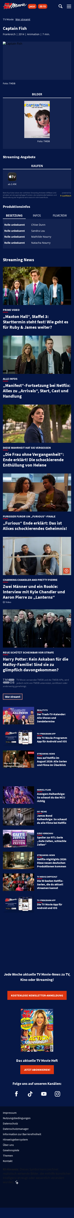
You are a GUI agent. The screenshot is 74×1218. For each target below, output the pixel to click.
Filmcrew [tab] (60, 215)
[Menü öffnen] (69, 6)
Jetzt (32, 6)
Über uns (8, 1145)
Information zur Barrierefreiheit (22, 1134)
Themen (8, 1155)
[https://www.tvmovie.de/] (15, 6)
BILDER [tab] (37, 94)
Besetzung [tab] (14, 215)
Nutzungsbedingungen (17, 1118)
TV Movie (8, 19)
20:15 (42, 6)
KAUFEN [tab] (37, 166)
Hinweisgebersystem (15, 1139)
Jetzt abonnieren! (37, 1069)
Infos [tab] (37, 215)
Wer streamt (22, 19)
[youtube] (43, 1094)
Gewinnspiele (11, 1150)
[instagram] (57, 1094)
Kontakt (7, 1161)
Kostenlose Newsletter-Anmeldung (37, 995)
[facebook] (16, 1094)
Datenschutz (10, 1123)
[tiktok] (30, 1094)
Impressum (10, 1112)
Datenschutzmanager (16, 1129)
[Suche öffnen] (61, 6)
